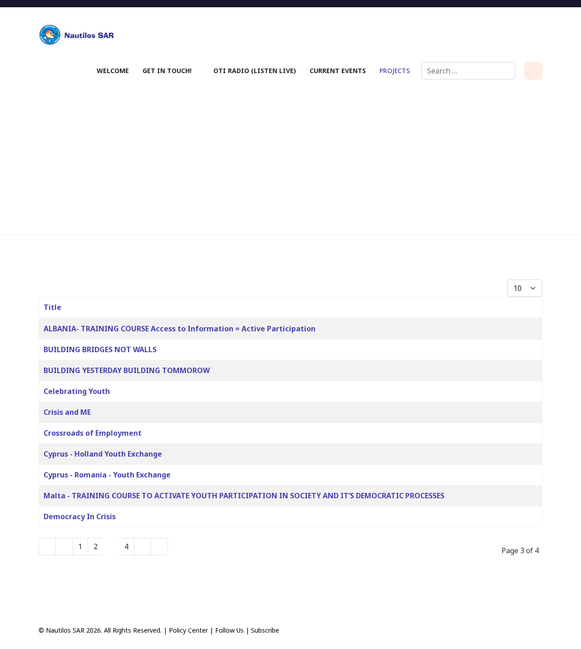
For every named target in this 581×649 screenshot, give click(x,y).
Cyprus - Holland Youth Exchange (103, 454)
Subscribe (265, 630)
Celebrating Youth (77, 391)
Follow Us (229, 630)
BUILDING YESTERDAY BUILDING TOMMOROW (127, 370)
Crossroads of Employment (93, 433)
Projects (394, 70)
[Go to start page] (47, 547)
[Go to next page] (142, 547)
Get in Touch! (167, 70)
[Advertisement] (290, 157)
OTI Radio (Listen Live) (254, 70)
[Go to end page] (159, 547)
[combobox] (468, 70)
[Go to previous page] (64, 547)
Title (52, 307)
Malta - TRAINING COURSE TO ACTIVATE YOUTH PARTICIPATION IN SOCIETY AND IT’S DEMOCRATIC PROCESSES (244, 496)
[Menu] (533, 71)
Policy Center (188, 630)
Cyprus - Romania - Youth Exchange (107, 475)
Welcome (113, 70)
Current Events (338, 70)
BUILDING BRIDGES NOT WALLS (100, 349)
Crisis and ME (67, 412)
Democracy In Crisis (80, 516)
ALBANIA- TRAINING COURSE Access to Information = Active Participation (179, 329)
